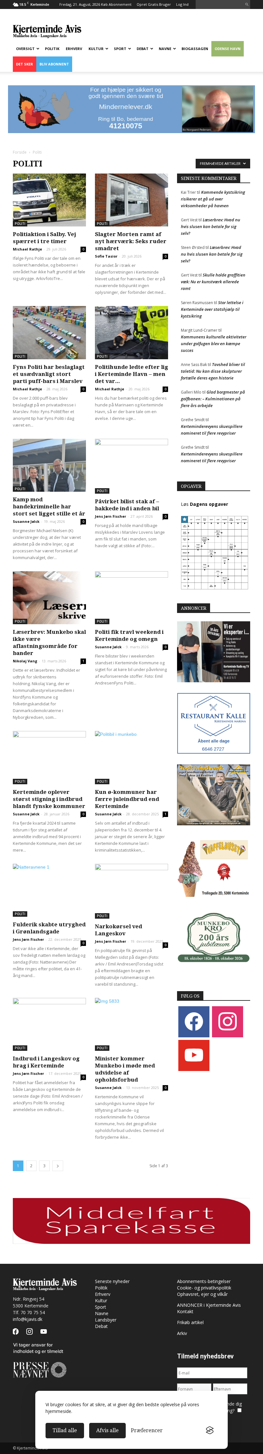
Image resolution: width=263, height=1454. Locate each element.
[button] (246, 4)
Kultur (96, 48)
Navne (165, 48)
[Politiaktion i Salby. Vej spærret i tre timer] (49, 200)
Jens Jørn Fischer (110, 516)
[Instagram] (227, 1021)
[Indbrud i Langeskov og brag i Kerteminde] (49, 1024)
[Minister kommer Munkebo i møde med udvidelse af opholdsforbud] (131, 1024)
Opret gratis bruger (154, 4)
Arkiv (182, 1333)
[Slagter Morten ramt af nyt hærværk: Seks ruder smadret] (131, 200)
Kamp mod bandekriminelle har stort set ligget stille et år (49, 506)
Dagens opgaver (209, 504)
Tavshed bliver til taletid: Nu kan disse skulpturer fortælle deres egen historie (213, 371)
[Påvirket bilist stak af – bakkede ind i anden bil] (131, 466)
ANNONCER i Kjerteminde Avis (209, 1305)
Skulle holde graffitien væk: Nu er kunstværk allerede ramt (213, 281)
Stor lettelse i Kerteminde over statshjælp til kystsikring (212, 309)
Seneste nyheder (112, 1281)
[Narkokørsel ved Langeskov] (131, 891)
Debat (142, 48)
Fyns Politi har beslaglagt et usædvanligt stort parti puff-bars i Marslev (49, 374)
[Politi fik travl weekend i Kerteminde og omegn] (131, 597)
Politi (20, 223)
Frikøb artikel (190, 1322)
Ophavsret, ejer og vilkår (202, 1294)
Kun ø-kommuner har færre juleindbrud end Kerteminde (127, 799)
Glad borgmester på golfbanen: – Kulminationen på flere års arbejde (213, 398)
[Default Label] (193, 1055)
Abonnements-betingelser (204, 1281)
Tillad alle (65, 1430)
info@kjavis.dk (27, 1319)
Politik (52, 48)
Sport (120, 48)
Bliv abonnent (54, 64)
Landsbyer (105, 1320)
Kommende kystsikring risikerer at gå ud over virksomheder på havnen (213, 198)
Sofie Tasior (106, 256)
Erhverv (74, 48)
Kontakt (185, 1311)
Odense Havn (228, 48)
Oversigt (25, 48)
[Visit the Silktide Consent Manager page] (209, 1430)
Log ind (182, 4)
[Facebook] (193, 1021)
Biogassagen (195, 48)
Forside (20, 152)
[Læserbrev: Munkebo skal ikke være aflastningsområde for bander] (49, 597)
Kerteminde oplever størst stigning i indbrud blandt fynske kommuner (49, 799)
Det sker (24, 64)
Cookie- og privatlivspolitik (204, 1288)
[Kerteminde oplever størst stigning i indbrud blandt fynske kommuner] (49, 757)
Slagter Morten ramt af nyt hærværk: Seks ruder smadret (130, 241)
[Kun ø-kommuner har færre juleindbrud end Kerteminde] (131, 757)
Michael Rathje (27, 249)
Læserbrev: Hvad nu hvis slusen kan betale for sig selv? (210, 226)
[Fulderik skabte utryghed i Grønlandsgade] (49, 890)
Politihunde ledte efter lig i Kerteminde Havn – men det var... (131, 374)
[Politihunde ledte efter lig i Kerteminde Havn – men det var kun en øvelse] (131, 332)
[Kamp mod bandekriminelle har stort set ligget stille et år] (49, 465)
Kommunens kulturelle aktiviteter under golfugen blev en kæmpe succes (213, 343)
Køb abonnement (116, 4)
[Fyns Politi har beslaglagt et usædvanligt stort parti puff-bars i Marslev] (49, 332)
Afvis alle (107, 1430)
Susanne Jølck (26, 521)
